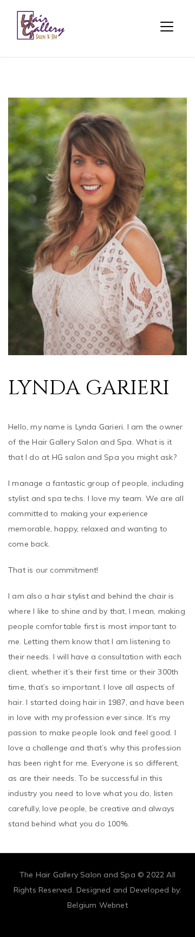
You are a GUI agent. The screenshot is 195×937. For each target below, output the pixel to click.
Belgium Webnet (97, 905)
